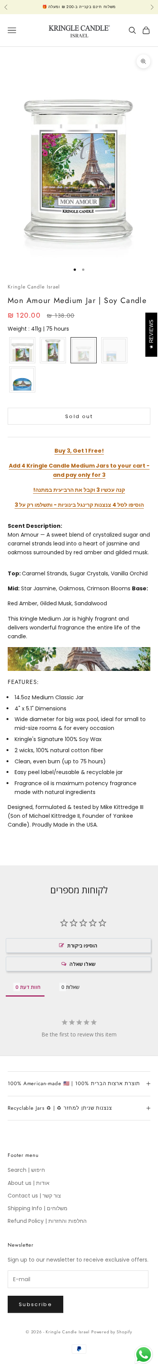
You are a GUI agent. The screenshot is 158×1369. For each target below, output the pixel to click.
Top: (14, 573)
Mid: (14, 588)
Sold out (79, 416)
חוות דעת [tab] (30, 987)
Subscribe (35, 1304)
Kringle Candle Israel (34, 286)
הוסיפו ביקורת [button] (82, 945)
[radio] (21, 350)
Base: (140, 588)
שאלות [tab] (72, 987)
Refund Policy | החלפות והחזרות (47, 1221)
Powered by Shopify (111, 1332)
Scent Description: (35, 526)
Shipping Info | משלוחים (37, 1208)
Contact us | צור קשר (34, 1195)
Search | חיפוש (26, 1170)
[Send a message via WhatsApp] (143, 1354)
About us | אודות (28, 1183)
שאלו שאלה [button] (82, 963)
